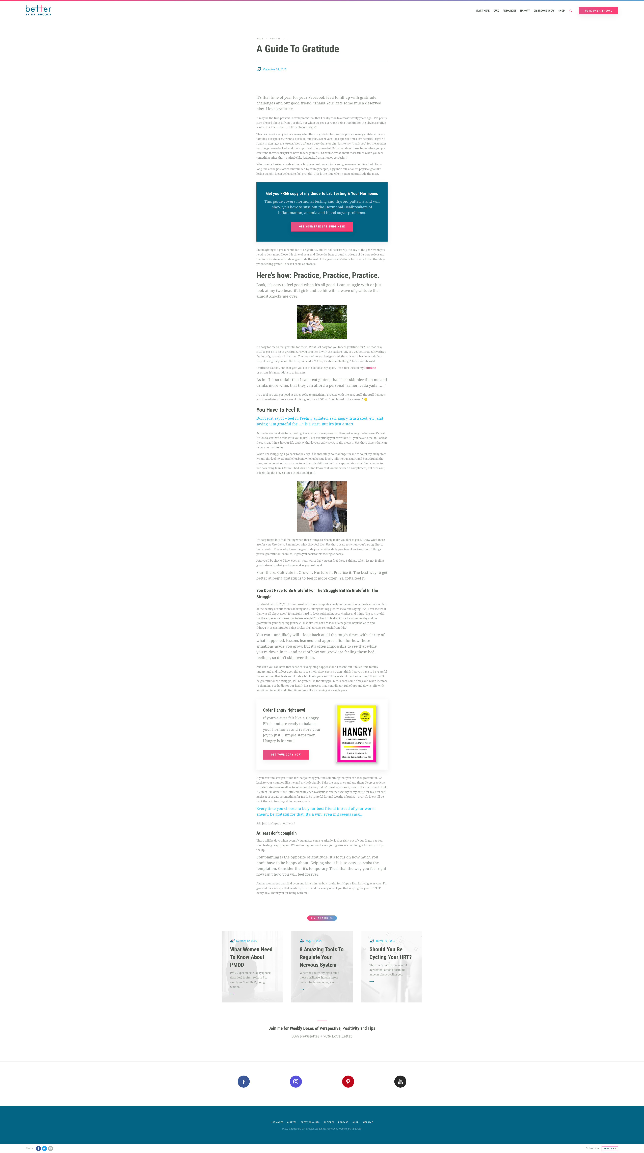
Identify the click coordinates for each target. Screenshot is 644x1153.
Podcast (343, 1122)
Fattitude (370, 367)
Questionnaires (310, 1122)
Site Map (368, 1122)
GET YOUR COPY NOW (286, 754)
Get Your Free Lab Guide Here (322, 226)
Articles (275, 38)
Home (259, 38)
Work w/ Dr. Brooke (598, 10)
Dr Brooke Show (544, 10)
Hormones (277, 1122)
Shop (561, 10)
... (288, 38)
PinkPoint (357, 1128)
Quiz (496, 10)
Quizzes (292, 1122)
